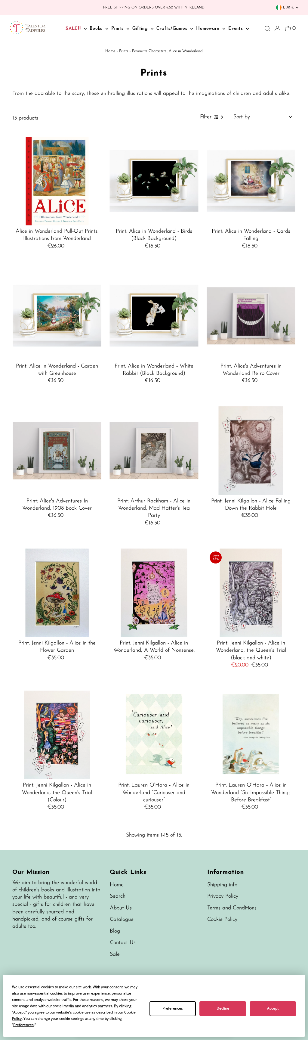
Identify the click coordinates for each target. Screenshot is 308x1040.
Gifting (140, 28)
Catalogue (122, 919)
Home (110, 51)
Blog (115, 931)
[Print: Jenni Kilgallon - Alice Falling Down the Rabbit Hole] (251, 450)
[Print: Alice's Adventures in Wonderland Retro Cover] (251, 316)
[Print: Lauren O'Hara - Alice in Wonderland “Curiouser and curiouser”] (153, 735)
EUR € (288, 7)
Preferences (172, 1008)
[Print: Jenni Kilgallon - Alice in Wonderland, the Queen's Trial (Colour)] (57, 735)
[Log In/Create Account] (277, 28)
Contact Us (123, 942)
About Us (121, 908)
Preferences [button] (23, 1024)
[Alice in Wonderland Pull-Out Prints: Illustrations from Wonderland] (57, 181)
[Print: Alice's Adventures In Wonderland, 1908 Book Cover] (57, 450)
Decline (223, 1008)
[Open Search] (267, 28)
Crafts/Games (172, 28)
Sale (115, 954)
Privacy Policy (222, 896)
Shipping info (222, 885)
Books (97, 28)
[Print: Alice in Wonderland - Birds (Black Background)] (153, 181)
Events (236, 28)
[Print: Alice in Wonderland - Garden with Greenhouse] (57, 316)
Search (117, 896)
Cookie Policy (222, 919)
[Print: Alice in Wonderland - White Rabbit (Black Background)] (153, 316)
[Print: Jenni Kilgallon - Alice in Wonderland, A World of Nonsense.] (153, 592)
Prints (118, 28)
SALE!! (74, 28)
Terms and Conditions (232, 908)
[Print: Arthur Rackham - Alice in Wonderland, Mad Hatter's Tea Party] (153, 450)
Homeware (208, 28)
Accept (273, 1008)
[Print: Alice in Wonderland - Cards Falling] (251, 181)
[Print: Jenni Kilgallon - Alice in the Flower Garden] (57, 592)
